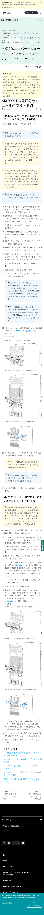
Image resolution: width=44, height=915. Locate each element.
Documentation (9, 19)
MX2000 (18, 565)
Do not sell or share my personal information (17, 873)
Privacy (6, 855)
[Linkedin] (18, 843)
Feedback (7, 881)
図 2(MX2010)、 (20, 331)
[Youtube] (23, 843)
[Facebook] (4, 843)
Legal (5, 861)
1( (39, 328)
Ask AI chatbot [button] (24, 2)
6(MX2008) (9, 601)
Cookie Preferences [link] (11, 892)
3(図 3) (30, 331)
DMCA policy (8, 867)
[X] (9, 843)
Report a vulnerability (12, 886)
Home (4, 31)
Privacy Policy (7, 902)
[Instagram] (14, 843)
